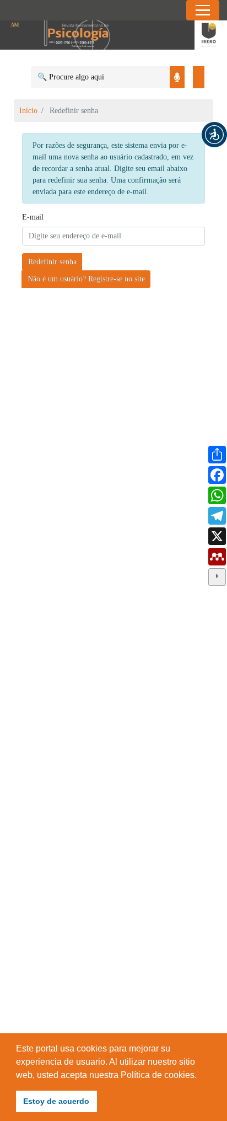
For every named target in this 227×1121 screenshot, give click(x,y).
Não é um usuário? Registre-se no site (86, 279)
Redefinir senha (52, 262)
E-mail (33, 217)
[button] (214, 134)
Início (28, 110)
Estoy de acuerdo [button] (56, 1101)
